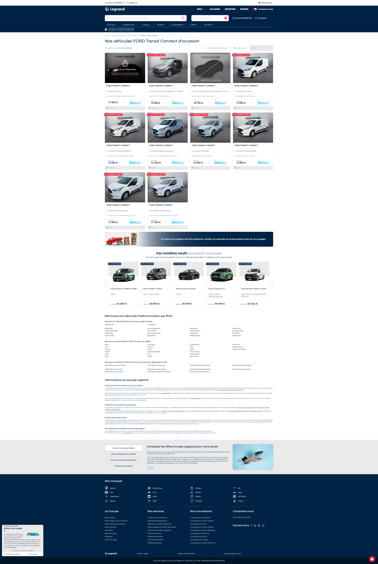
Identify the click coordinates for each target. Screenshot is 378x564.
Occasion (262, 18)
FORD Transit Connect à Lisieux (114, 371)
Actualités (109, 530)
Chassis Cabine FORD (111, 330)
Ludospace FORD (195, 335)
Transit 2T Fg (236, 344)
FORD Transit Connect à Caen (113, 369)
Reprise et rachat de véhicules (159, 524)
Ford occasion (241, 407)
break (231, 390)
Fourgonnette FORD (153, 328)
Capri (106, 346)
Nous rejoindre (110, 527)
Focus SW (150, 346)
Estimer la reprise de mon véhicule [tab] (123, 460)
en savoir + (151, 467)
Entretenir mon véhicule (157, 518)
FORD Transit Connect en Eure (156, 365)
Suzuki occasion (115, 409)
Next (272, 284)
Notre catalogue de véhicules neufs (162, 527)
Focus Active (151, 344)
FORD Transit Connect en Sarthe (242, 365)
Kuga (149, 354)
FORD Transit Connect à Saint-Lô (199, 371)
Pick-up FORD (151, 330)
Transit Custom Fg (237, 346)
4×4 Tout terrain (219, 390)
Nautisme (109, 537)
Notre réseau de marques (115, 524)
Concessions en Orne (198, 537)
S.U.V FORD (235, 333)
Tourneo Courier (194, 351)
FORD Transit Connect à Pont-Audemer (159, 371)
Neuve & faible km (244, 18)
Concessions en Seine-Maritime (202, 543)
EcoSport (107, 349)
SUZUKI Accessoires (155, 540)
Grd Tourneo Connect (153, 351)
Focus (106, 356)
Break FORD (193, 328)
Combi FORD (109, 333)
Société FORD (236, 335)
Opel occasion (260, 407)
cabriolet (236, 390)
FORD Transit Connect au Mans (241, 369)
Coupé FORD (194, 333)
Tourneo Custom (195, 354)
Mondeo (149, 356)
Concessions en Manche (199, 533)
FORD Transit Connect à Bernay (156, 369)
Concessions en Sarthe (199, 540)
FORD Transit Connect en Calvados (115, 365)
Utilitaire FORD (109, 324)
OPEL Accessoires (154, 533)
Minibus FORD (236, 328)
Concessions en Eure (198, 524)
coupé (241, 390)
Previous (106, 284)
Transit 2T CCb (194, 356)
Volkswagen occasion (256, 411)
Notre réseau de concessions (116, 521)
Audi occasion (233, 411)
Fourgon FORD (109, 335)
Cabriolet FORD (194, 330)
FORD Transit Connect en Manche (200, 365)
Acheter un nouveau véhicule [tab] (123, 448)
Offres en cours (239, 48)
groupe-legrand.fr (166, 393)
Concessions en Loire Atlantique (203, 530)
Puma (191, 346)
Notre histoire (110, 518)
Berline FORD (151, 335)
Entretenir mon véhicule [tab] (123, 466)
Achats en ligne (111, 540)
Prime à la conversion (217, 48)
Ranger (192, 349)
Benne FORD (109, 328)
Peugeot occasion (178, 411)
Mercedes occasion (243, 411)
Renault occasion (167, 411)
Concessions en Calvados (200, 518)
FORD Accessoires (155, 543)
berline (227, 390)
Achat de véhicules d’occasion (159, 530)
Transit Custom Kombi (239, 349)
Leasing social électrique (157, 521)
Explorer (107, 351)
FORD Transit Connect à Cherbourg (200, 369)
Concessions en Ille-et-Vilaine (201, 527)
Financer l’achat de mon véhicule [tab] (123, 454)
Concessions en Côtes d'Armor (202, 521)
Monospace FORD (237, 330)
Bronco (107, 344)
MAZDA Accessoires (155, 537)
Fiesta (106, 354)
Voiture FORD (151, 324)
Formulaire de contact (241, 517)
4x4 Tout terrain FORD (154, 333)
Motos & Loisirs (110, 533)
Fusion (149, 349)
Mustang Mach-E (195, 344)
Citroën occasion (251, 407)
